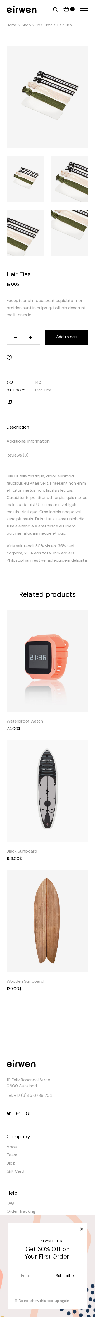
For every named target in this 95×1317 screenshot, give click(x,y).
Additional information (28, 441)
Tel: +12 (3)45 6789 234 (29, 1095)
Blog (11, 1163)
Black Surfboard (22, 851)
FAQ (10, 1203)
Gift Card (15, 1171)
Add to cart (67, 337)
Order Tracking (21, 1211)
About (13, 1146)
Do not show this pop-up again (44, 1300)
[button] (9, 357)
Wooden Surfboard (25, 981)
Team (12, 1155)
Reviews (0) (17, 455)
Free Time (43, 389)
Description (18, 427)
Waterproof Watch (25, 721)
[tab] (47, 426)
